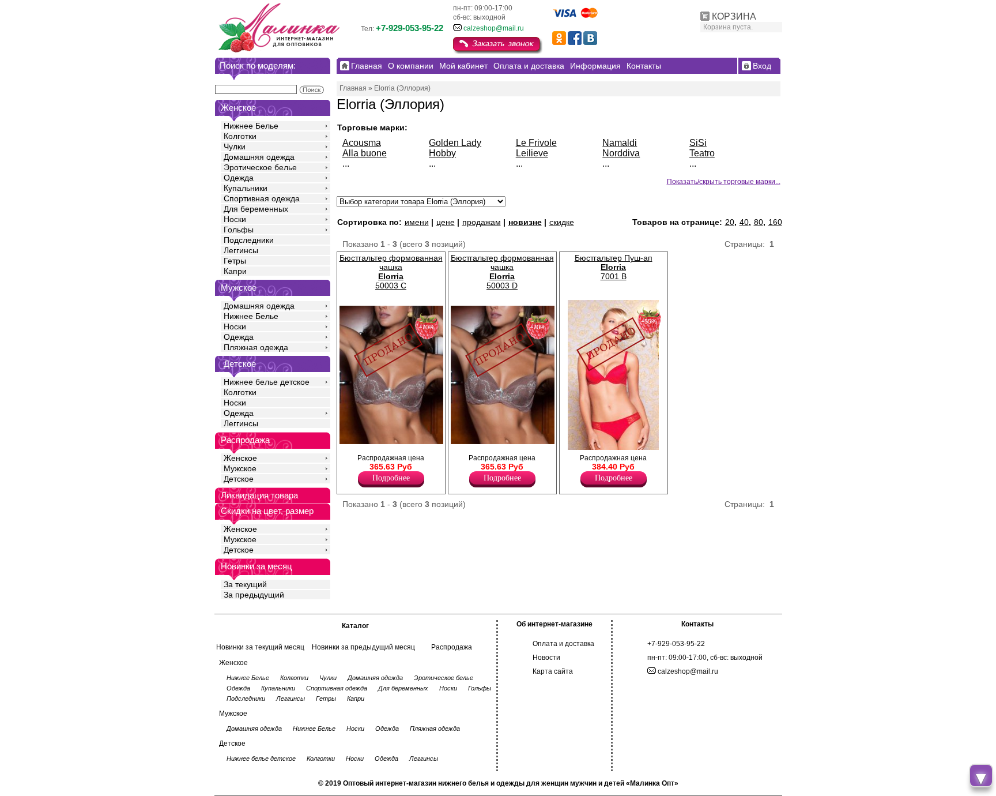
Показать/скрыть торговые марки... (723, 182)
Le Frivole (536, 143)
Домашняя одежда (259, 157)
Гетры (235, 260)
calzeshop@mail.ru (493, 28)
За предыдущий (254, 594)
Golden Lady (455, 143)
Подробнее (391, 478)
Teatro (702, 153)
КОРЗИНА (734, 16)
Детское (240, 364)
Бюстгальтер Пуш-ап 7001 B (613, 267)
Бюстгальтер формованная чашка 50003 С (391, 271)
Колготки (240, 136)
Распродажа (451, 647)
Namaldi (619, 143)
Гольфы (239, 229)
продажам (481, 222)
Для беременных (256, 208)
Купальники (245, 188)
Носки (235, 219)
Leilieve (532, 153)
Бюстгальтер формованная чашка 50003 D (502, 271)
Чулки (235, 146)
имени (417, 222)
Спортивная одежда (262, 198)
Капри (235, 271)
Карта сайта (553, 671)
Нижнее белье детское (267, 381)
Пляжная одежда (256, 347)
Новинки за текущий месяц (260, 647)
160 (775, 222)
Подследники (249, 240)
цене (445, 222)
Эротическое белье (260, 167)
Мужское (240, 468)
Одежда (239, 177)
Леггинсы (241, 250)
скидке (561, 222)
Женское (240, 458)
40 (744, 222)
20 (729, 222)
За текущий (245, 584)
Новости (546, 658)
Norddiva (621, 153)
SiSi (698, 143)
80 (758, 222)
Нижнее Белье (251, 125)
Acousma (361, 143)
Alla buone (364, 153)
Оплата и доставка (563, 644)
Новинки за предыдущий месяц (363, 647)
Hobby (442, 153)
